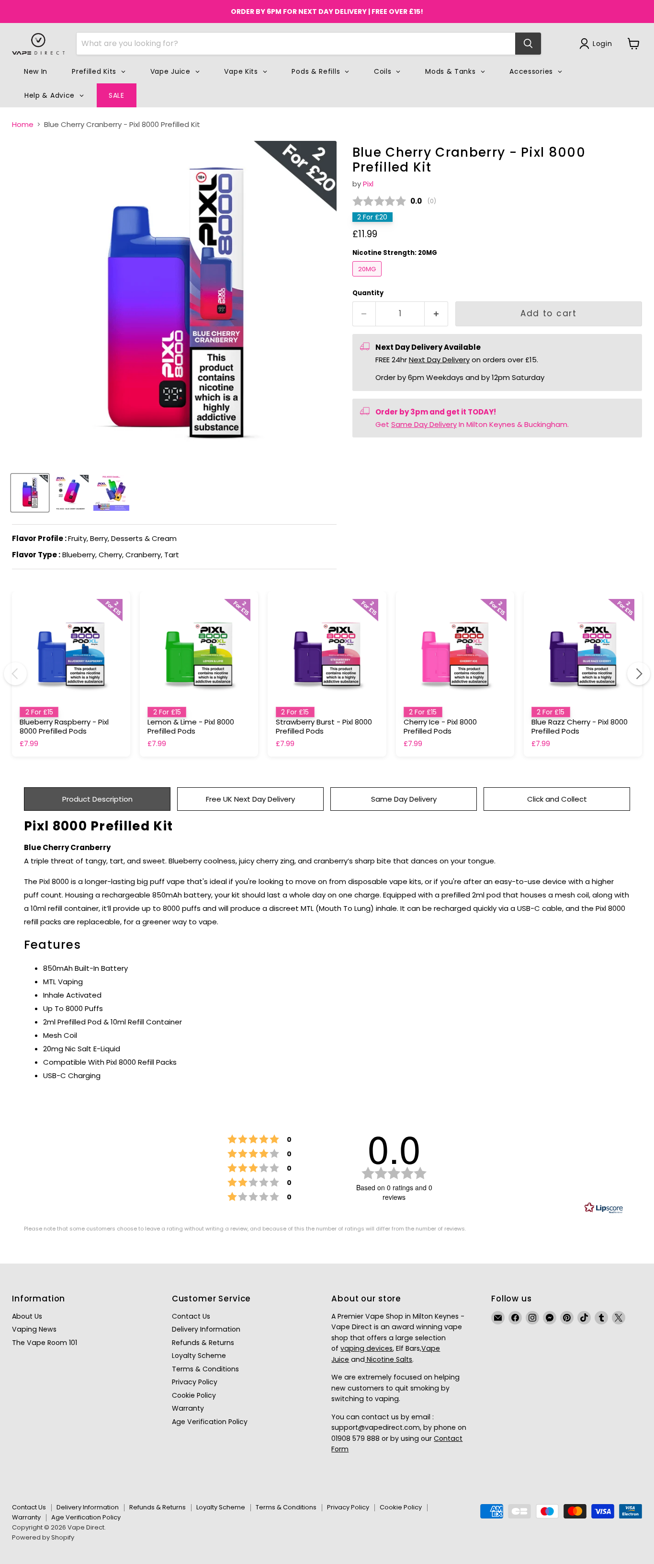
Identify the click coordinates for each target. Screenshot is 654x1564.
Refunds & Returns (203, 1342)
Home (23, 124)
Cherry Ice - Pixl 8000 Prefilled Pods (440, 726)
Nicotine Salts (388, 1359)
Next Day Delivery (439, 360)
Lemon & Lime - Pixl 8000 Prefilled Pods (190, 726)
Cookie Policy (194, 1395)
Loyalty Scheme (199, 1355)
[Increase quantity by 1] (436, 313)
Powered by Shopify (43, 1537)
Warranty (188, 1408)
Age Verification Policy (210, 1421)
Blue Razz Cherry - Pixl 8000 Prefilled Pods (579, 726)
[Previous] (15, 673)
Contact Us (191, 1316)
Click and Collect (557, 799)
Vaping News (34, 1329)
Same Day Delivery (424, 424)
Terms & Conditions (205, 1369)
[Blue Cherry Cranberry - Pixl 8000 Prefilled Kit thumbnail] (30, 493)
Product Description (97, 799)
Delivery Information (206, 1329)
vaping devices (366, 1348)
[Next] (638, 673)
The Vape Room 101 (44, 1342)
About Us (27, 1316)
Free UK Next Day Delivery (250, 799)
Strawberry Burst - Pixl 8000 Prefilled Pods (324, 726)
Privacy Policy (194, 1382)
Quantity (367, 293)
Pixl (368, 184)
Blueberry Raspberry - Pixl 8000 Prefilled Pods (64, 726)
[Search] (528, 44)
